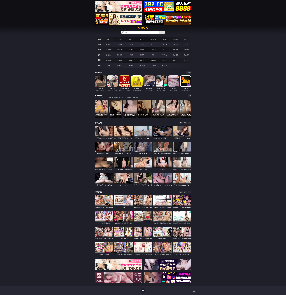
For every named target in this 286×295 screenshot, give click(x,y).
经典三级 (164, 50)
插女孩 (108, 65)
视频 (99, 44)
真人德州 (119, 39)
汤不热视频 (142, 65)
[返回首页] (194, 292)
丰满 (181, 192)
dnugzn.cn (143, 28)
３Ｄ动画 (142, 44)
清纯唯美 (164, 55)
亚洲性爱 (108, 50)
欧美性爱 (142, 50)
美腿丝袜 (153, 55)
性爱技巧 (186, 60)
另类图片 (186, 55)
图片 (99, 55)
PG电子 (109, 39)
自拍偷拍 (119, 44)
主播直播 (175, 44)
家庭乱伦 (119, 60)
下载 (190, 95)
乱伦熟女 (175, 50)
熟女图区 (175, 55)
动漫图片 (142, 55)
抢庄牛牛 (186, 39)
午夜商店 (119, 65)
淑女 (185, 192)
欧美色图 (131, 55)
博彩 (99, 39)
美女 (181, 122)
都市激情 (108, 60)
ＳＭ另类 (186, 44)
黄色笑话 (175, 60)
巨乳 (185, 122)
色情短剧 (164, 65)
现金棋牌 (175, 39)
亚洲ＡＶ (108, 44)
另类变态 (186, 50)
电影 (99, 50)
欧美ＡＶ (131, 44)
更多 (190, 122)
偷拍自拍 (119, 50)
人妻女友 (131, 60)
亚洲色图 (119, 55)
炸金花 (164, 39)
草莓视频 (131, 65)
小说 (99, 60)
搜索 (162, 32)
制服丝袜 (153, 50)
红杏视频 (153, 65)
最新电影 (98, 192)
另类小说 (164, 60)
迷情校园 (153, 60)
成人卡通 (131, 50)
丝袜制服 (164, 44)
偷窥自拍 (108, 55)
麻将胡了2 (153, 39)
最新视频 (98, 122)
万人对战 (131, 39)
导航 (99, 65)
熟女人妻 (153, 44)
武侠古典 (142, 60)
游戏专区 (142, 39)
